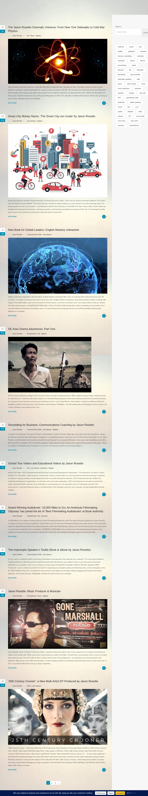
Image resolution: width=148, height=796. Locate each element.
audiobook (131, 51)
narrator (131, 93)
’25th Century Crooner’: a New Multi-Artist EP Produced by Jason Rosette (53, 681)
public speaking (135, 102)
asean (131, 47)
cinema (132, 61)
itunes (120, 84)
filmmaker (140, 70)
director (142, 61)
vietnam (120, 116)
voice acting (140, 116)
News (113, 11)
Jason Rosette (17, 36)
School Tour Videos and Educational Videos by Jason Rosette (45, 463)
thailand (130, 111)
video (140, 111)
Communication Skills (34, 234)
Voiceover (44, 516)
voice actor (121, 121)
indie (138, 79)
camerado (121, 61)
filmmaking (121, 74)
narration (121, 93)
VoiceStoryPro (89, 11)
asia (140, 47)
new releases (31, 121)
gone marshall (135, 74)
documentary (122, 65)
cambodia (140, 56)
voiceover (121, 125)
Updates (38, 36)
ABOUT (104, 11)
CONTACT (124, 11)
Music (33, 36)
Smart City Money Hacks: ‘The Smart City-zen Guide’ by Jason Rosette (51, 116)
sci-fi (137, 107)
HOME (22, 11)
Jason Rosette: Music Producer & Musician (34, 591)
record (120, 107)
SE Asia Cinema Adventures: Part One (31, 329)
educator (121, 70)
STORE (135, 11)
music (143, 84)
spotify (120, 111)
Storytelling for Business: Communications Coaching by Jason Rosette (51, 424)
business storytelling (125, 56)
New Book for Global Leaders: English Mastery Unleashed (43, 229)
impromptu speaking (124, 79)
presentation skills (132, 98)
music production (123, 88)
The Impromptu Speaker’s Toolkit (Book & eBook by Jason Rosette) (49, 549)
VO (130, 116)
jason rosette (131, 84)
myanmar (138, 88)
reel (128, 107)
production (43, 468)
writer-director (134, 125)
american (121, 47)
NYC (119, 98)
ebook (134, 65)
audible (120, 51)
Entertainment (32, 334)
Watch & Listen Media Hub (65, 11)
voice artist (134, 121)
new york (143, 93)
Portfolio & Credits (39, 11)
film (28, 36)
